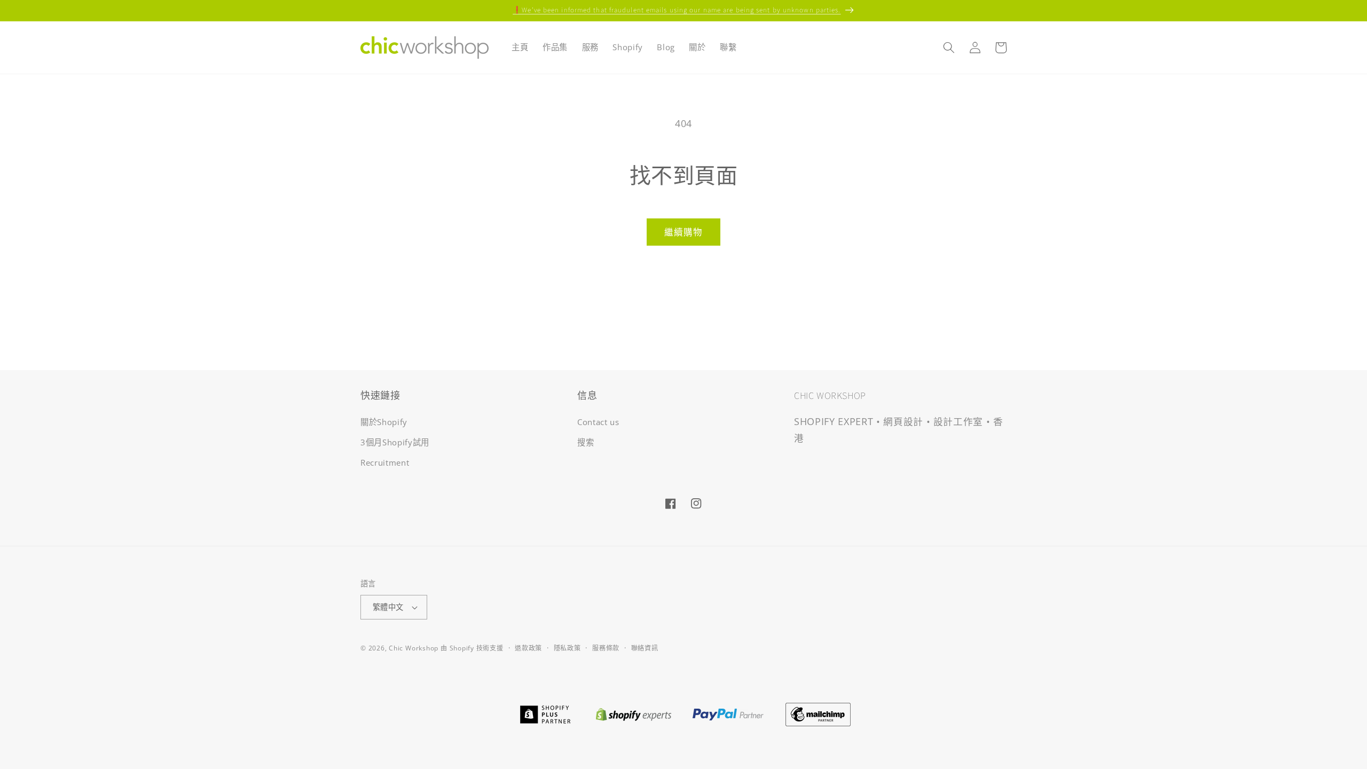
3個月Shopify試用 (394, 442)
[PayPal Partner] (728, 713)
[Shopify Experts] (633, 713)
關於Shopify (383, 422)
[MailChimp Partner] (818, 713)
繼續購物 (683, 232)
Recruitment (384, 462)
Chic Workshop (413, 648)
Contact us (598, 422)
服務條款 (605, 648)
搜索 (585, 442)
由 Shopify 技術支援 (472, 648)
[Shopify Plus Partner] (545, 713)
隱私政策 (567, 648)
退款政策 (528, 648)
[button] (949, 47)
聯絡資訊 (644, 648)
